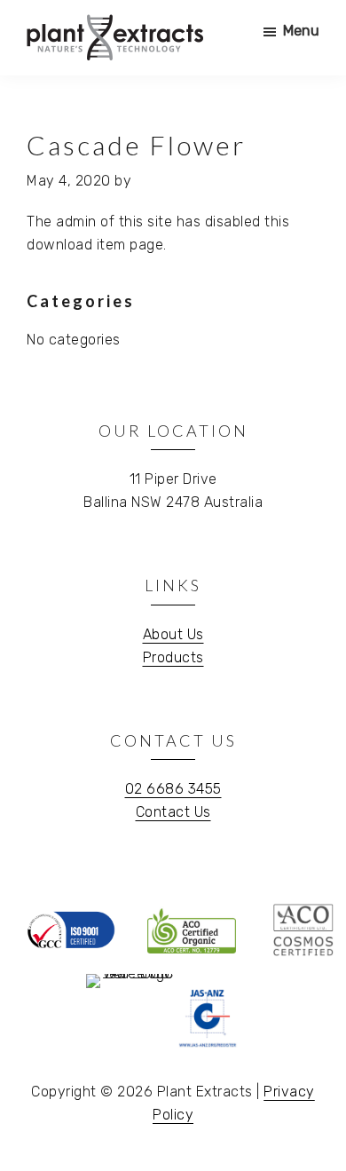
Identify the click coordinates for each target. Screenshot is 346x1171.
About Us (173, 634)
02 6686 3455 (173, 788)
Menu (301, 30)
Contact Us (173, 811)
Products (173, 657)
